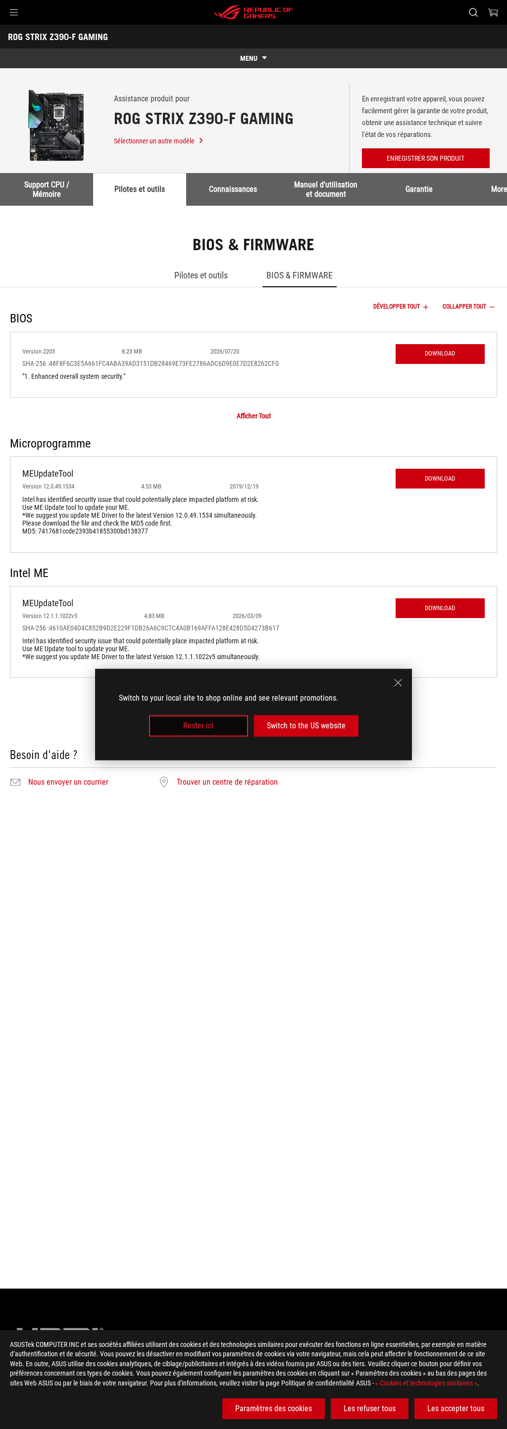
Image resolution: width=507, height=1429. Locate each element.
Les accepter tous (455, 1408)
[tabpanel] (253, 513)
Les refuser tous (370, 1408)
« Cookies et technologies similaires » (426, 1383)
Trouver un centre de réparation (227, 782)
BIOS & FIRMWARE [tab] (299, 275)
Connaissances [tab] (233, 189)
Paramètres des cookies (273, 1408)
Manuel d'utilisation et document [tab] (325, 189)
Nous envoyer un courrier (68, 782)
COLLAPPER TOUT (464, 306)
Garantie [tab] (419, 189)
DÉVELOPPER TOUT (396, 306)
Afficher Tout (254, 416)
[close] (398, 683)
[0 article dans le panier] (493, 12)
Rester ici (198, 725)
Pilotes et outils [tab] (139, 189)
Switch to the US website (306, 725)
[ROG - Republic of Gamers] (253, 12)
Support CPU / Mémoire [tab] (46, 189)
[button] (14, 12)
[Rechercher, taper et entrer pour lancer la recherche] (473, 12)
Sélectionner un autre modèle (154, 141)
